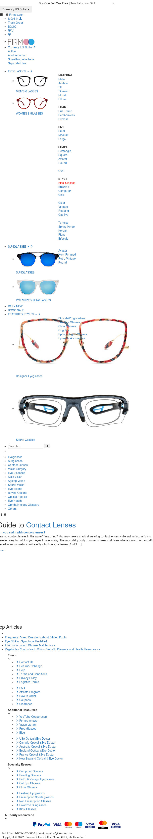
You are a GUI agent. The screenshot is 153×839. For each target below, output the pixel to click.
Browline (63, 187)
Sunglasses (15, 461)
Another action (17, 55)
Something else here (21, 59)
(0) (12, 30)
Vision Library (27, 724)
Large (62, 139)
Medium (63, 135)
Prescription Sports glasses (36, 797)
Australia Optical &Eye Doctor (37, 746)
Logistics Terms (29, 682)
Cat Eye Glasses (29, 783)
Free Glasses (27, 728)
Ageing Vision (16, 481)
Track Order (15, 23)
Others (12, 509)
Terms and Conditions (33, 674)
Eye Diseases (16, 473)
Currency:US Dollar (15, 9)
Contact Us (26, 662)
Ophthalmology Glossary (23, 505)
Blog (22, 732)
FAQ (22, 688)
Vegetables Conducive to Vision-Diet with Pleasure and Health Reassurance (52, 649)
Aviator (62, 159)
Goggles (63, 330)
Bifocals (63, 238)
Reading (63, 211)
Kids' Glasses (66, 183)
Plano (62, 234)
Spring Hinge (66, 226)
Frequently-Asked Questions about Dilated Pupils (36, 637)
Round (62, 163)
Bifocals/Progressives (71, 318)
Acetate (63, 83)
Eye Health (15, 501)
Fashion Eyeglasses (32, 793)
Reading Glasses (30, 775)
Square (63, 155)
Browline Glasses (69, 322)
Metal (61, 79)
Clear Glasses (67, 326)
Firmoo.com (16, 15)
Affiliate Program (29, 692)
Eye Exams (15, 489)
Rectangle (64, 151)
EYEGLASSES (17, 71)
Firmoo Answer (28, 720)
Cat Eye (63, 215)
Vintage (63, 207)
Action (12, 51)
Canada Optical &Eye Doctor (37, 742)
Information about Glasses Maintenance (30, 645)
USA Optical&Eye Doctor (34, 738)
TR (60, 87)
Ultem (62, 99)
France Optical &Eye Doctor (36, 754)
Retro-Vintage (67, 258)
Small (61, 131)
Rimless (63, 119)
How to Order (27, 696)
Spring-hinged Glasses (72, 334)
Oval (61, 171)
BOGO (12, 26)
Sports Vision (16, 485)
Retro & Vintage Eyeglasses (36, 779)
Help (22, 670)
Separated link (17, 63)
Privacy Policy (28, 678)
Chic (61, 195)
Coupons (25, 700)
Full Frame (65, 111)
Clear (61, 203)
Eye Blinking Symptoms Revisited (26, 641)
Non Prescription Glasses (35, 801)
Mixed (62, 95)
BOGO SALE (16, 310)
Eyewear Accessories (71, 338)
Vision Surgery (17, 469)
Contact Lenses (18, 465)
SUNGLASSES (17, 246)
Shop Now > (103, 3)
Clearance (25, 704)
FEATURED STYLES (21, 314)
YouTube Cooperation (33, 716)
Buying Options (17, 493)
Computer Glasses (31, 771)
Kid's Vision (15, 477)
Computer (64, 191)
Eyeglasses (15, 457)
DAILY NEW (15, 306)
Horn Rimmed (67, 254)
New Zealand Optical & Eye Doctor (41, 758)
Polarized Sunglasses (32, 805)
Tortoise (63, 222)
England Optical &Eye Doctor (37, 750)
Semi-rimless (66, 115)
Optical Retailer (17, 497)
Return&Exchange (30, 666)
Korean (63, 230)
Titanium (63, 91)
